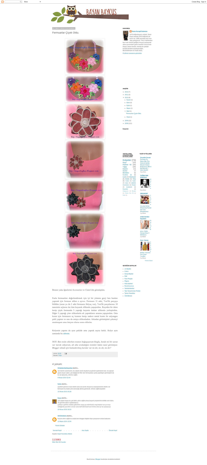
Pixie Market (128, 283)
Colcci (126, 271)
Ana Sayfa (85, 430)
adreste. (67, 333)
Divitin (127, 179)
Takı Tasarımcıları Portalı (132, 291)
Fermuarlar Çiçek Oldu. (133, 113)
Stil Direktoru (62, 416)
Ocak (128, 117)
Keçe (124, 162)
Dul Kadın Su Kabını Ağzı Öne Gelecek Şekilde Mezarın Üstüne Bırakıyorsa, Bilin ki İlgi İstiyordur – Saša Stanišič (145, 165)
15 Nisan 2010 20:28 (64, 391)
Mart (128, 111)
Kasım (128, 100)
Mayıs (128, 108)
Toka (134, 179)
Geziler (125, 171)
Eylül (128, 105)
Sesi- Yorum (144, 240)
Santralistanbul (129, 288)
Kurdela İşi (127, 175)
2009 (127, 120)
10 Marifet (127, 269)
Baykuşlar (132, 177)
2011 (127, 94)
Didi (125, 276)
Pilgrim (126, 281)
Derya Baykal (128, 274)
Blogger (98, 459)
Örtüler (134, 185)
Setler (134, 181)
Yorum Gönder (60, 425)
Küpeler (125, 169)
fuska (59, 384)
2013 (127, 92)
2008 (127, 123)
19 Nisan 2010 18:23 (64, 409)
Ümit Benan (128, 296)
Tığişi (125, 167)
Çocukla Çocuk (145, 157)
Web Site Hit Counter (59, 442)
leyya (59, 398)
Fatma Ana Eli (129, 193)
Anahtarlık (129, 187)
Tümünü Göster (149, 260)
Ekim (128, 102)
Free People (128, 279)
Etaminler (125, 189)
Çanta (125, 177)
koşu (124, 195)
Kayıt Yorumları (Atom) (65, 434)
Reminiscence (129, 286)
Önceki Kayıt (113, 430)
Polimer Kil (127, 165)
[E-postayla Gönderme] (65, 353)
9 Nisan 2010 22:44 (64, 378)
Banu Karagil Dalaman (139, 31)
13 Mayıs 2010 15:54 (64, 421)
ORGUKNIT (144, 193)
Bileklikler (126, 173)
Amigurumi (125, 191)
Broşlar (134, 191)
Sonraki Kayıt (57, 430)
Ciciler (127, 181)
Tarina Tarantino (129, 293)
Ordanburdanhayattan (65, 368)
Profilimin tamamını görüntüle (132, 53)
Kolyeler (127, 160)
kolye (60, 355)
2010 (127, 97)
